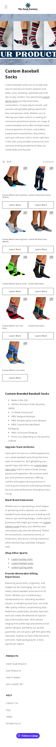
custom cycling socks (22, 567)
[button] (6, 7)
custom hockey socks (21, 559)
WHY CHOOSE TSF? (14, 684)
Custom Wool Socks (36, 284)
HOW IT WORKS (13, 677)
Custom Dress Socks (36, 326)
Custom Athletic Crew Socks (13, 370)
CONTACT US (12, 703)
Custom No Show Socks (37, 239)
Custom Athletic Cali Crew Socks (12, 327)
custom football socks (22, 563)
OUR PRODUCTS (13, 670)
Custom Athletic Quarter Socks (14, 284)
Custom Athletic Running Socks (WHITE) (14, 240)
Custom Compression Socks (39, 195)
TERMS (9, 716)
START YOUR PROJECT (16, 664)
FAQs (8, 710)
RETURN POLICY (13, 723)
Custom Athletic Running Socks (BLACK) (14, 196)
